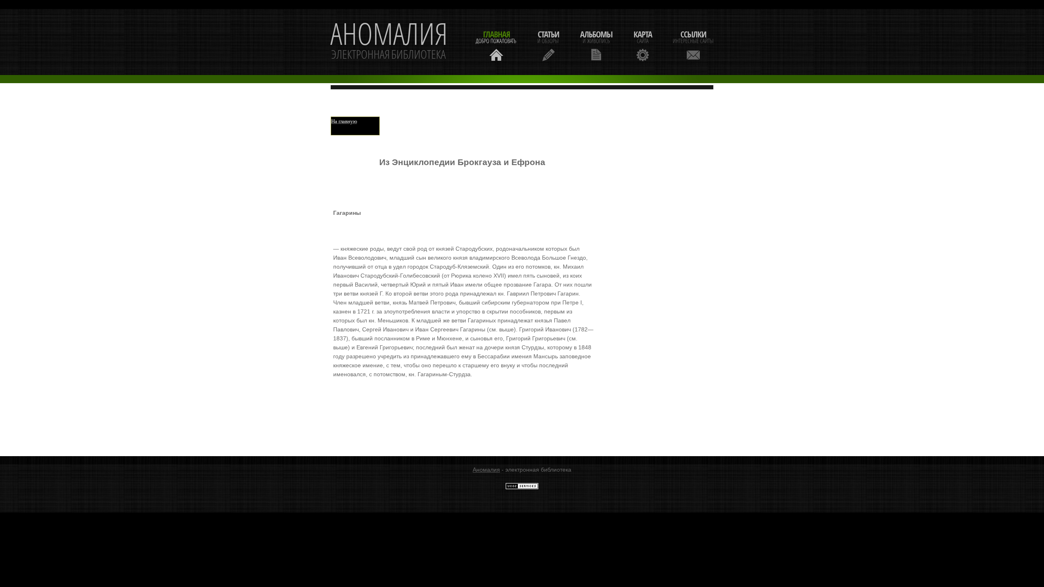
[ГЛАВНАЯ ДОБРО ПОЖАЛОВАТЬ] (496, 45)
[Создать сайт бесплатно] (522, 487)
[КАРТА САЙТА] (642, 45)
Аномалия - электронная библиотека (389, 42)
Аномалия (486, 469)
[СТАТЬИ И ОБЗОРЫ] (548, 45)
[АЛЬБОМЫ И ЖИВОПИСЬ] (596, 45)
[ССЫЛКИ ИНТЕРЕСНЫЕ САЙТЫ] (693, 45)
